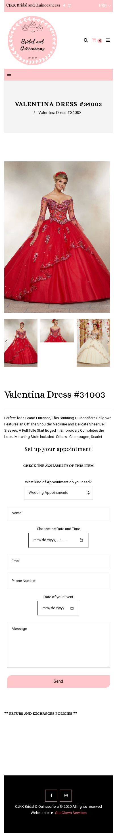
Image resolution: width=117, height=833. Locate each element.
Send (58, 681)
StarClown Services (71, 813)
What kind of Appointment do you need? (58, 482)
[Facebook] (51, 796)
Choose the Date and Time (58, 529)
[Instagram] (66, 796)
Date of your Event (58, 597)
